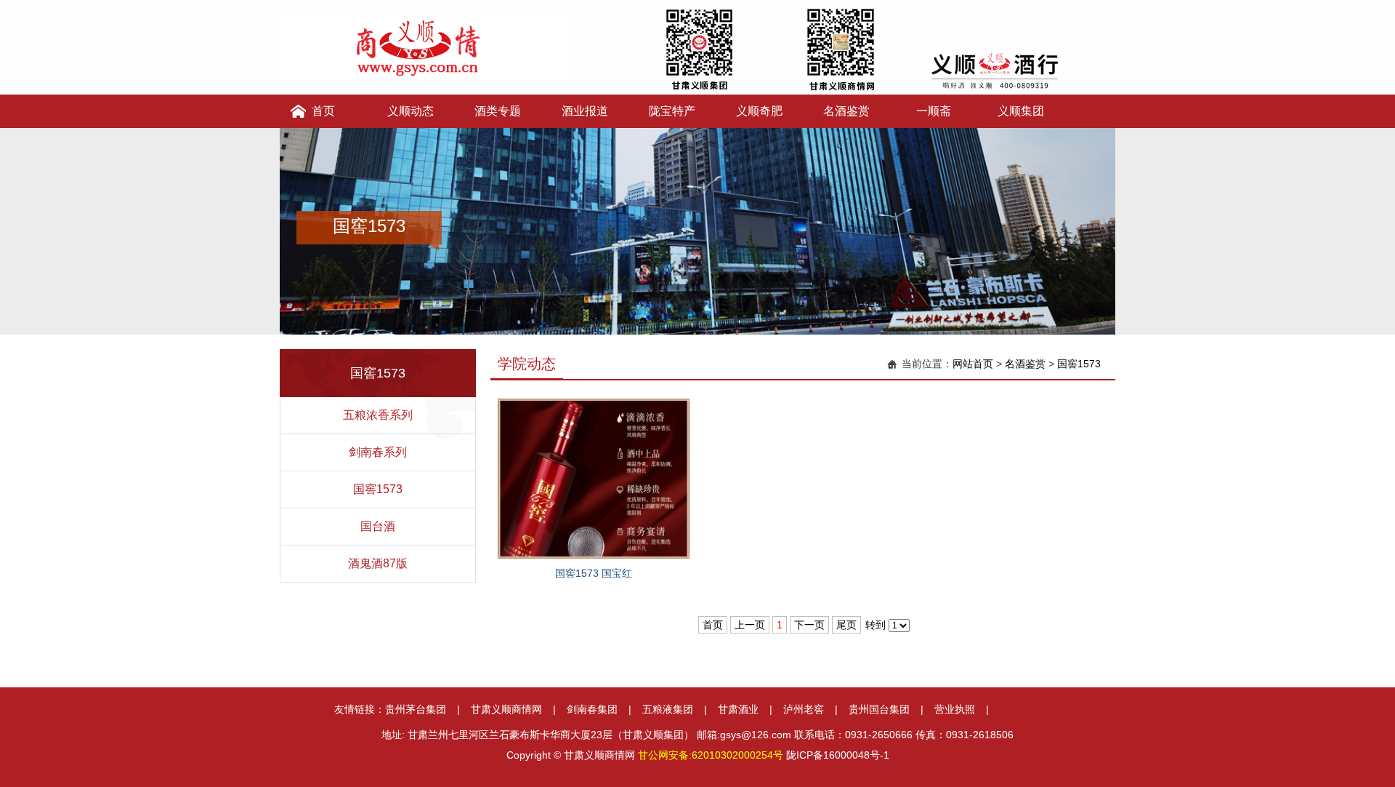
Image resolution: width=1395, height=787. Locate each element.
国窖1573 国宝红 (593, 573)
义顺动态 (410, 111)
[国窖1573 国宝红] (594, 478)
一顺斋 (933, 111)
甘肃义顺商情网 (506, 709)
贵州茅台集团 (415, 709)
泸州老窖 (803, 709)
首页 (323, 111)
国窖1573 (378, 489)
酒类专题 (497, 111)
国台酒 (377, 526)
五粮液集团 (667, 709)
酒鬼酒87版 (378, 563)
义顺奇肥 (759, 111)
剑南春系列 (378, 452)
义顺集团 (1021, 111)
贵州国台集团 (879, 709)
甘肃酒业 (738, 709)
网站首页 (973, 363)
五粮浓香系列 (378, 415)
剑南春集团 (592, 709)
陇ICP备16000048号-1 (837, 755)
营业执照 (954, 709)
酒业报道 (585, 111)
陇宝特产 (672, 111)
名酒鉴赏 (846, 111)
